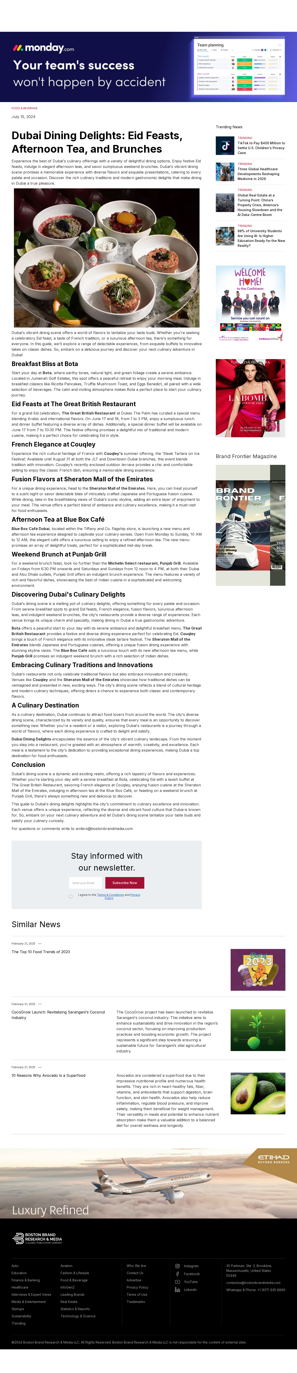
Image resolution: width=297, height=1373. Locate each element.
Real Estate (69, 1302)
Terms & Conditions (110, 895)
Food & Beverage (74, 1280)
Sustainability (21, 1316)
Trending (19, 1323)
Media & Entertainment (29, 1302)
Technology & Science (78, 1316)
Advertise (134, 1280)
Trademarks (136, 1302)
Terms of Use (137, 1294)
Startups (18, 1309)
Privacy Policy (137, 1287)
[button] (9, 67)
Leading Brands (72, 1294)
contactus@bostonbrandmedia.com (253, 1283)
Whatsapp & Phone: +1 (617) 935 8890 (255, 1290)
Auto (15, 1266)
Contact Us (135, 1273)
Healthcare (20, 1287)
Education (19, 1273)
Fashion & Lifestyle (75, 1273)
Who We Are (136, 1266)
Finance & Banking (26, 1280)
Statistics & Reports (75, 1309)
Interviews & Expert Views (31, 1294)
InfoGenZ (68, 1287)
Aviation (66, 1266)
